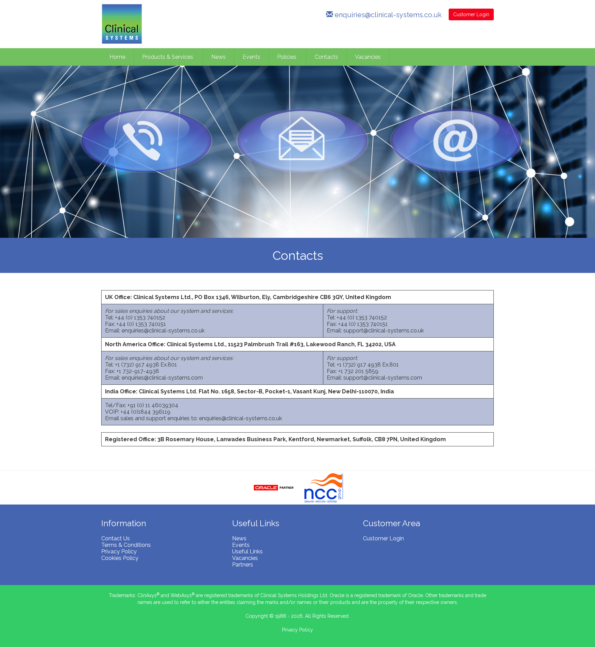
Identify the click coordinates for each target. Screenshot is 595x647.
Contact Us (115, 538)
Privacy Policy (119, 551)
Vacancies (368, 57)
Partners (242, 564)
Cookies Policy (119, 558)
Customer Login (471, 14)
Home (117, 57)
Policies (287, 57)
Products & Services (168, 57)
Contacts (326, 57)
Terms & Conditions (126, 545)
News (218, 57)
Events (251, 57)
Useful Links (247, 551)
